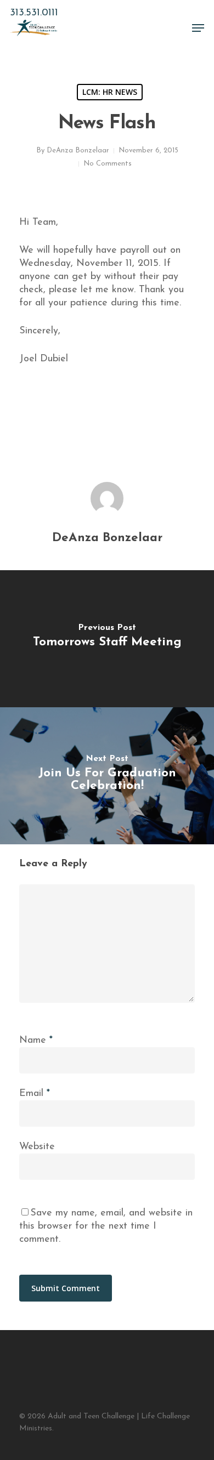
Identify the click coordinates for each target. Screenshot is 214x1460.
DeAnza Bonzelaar (78, 150)
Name (36, 1041)
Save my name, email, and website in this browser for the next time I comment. (106, 1226)
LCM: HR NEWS (109, 92)
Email (34, 1094)
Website (37, 1147)
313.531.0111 (34, 13)
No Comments (107, 163)
